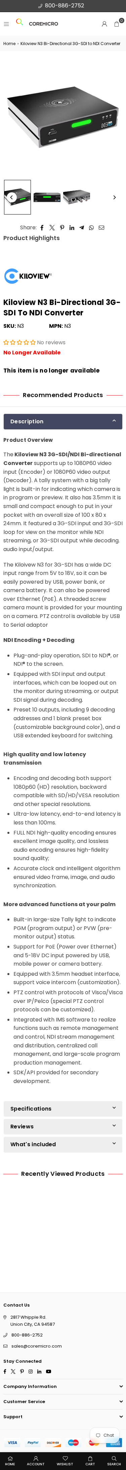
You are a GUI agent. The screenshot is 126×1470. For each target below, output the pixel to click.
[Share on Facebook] (42, 227)
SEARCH (114, 1464)
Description (27, 421)
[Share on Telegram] (81, 227)
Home (9, 43)
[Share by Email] (101, 227)
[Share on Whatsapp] (91, 227)
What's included (33, 1144)
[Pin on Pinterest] (62, 227)
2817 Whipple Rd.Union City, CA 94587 (32, 1320)
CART (90, 1464)
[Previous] (12, 197)
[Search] (19, 24)
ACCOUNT (36, 1464)
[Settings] (104, 24)
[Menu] (6, 24)
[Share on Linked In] (72, 227)
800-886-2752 (64, 5)
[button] (117, 24)
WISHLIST (65, 1464)
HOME (10, 1464)
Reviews (22, 1126)
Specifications (30, 1108)
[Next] (114, 197)
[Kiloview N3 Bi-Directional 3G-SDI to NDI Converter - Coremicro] (17, 197)
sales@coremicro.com (36, 1346)
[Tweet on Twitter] (52, 227)
